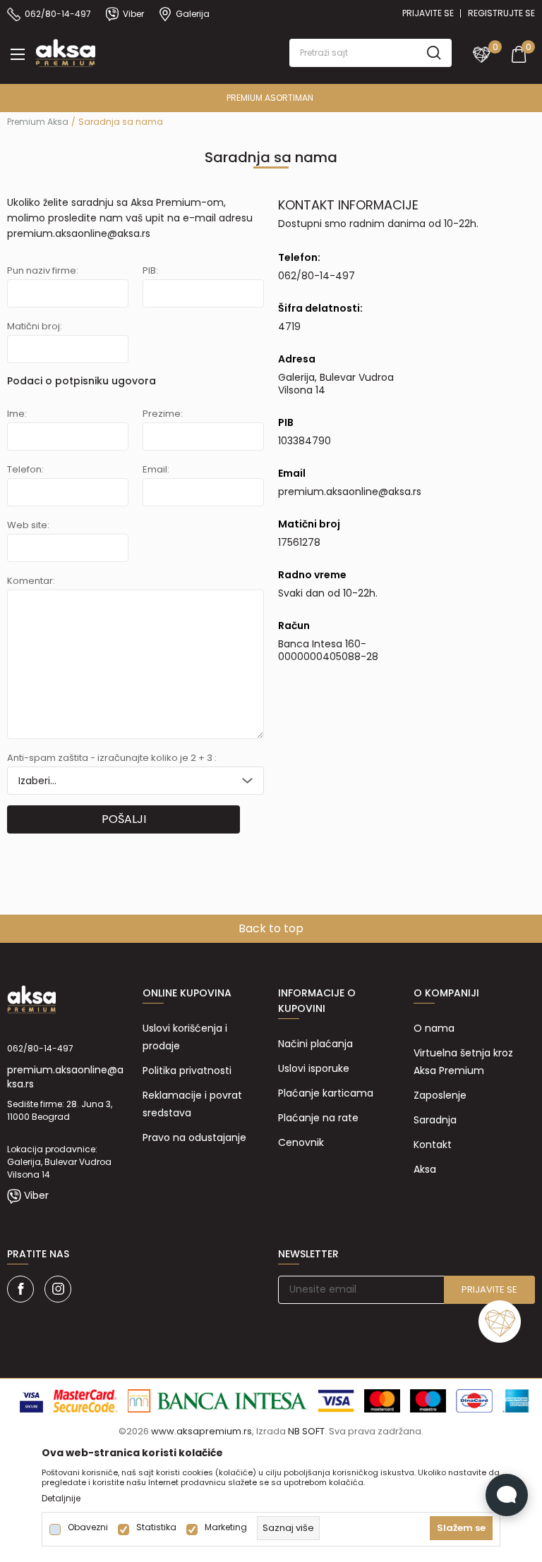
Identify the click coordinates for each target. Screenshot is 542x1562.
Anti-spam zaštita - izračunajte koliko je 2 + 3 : (112, 758)
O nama (434, 1028)
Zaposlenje (440, 1095)
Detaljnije (61, 1498)
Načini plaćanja (315, 1044)
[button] (370, 53)
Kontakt (433, 1144)
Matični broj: (34, 326)
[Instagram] (58, 1289)
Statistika (156, 1527)
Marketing (226, 1527)
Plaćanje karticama (325, 1093)
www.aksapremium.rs (201, 1431)
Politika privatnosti (187, 1070)
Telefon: (25, 470)
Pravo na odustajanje (194, 1137)
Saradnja (435, 1120)
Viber (36, 1195)
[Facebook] (20, 1289)
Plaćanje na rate (318, 1118)
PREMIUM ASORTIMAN (270, 98)
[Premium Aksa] (65, 51)
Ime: (17, 414)
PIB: (150, 271)
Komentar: (31, 581)
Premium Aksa (37, 122)
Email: (156, 470)
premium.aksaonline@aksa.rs (78, 233)
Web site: (28, 525)
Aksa (425, 1169)
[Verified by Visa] (31, 1400)
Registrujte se (501, 13)
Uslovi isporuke (313, 1068)
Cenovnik (301, 1142)
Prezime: (163, 414)
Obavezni (88, 1527)
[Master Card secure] (86, 1400)
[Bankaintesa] (218, 1400)
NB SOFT (306, 1431)
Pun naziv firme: (42, 271)
